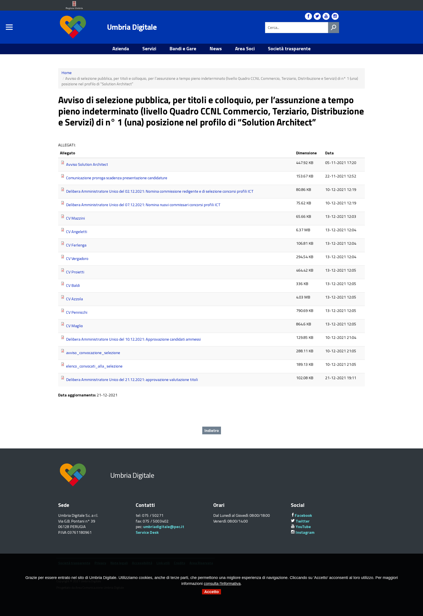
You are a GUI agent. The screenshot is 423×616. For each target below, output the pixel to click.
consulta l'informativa (222, 583)
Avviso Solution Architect (87, 164)
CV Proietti (75, 272)
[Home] (73, 27)
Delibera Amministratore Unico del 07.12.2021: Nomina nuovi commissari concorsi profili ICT (143, 204)
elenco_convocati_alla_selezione (94, 366)
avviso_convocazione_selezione (93, 352)
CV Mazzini (75, 218)
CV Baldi (73, 285)
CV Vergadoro (77, 258)
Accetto (211, 592)
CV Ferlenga (76, 245)
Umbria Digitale (132, 27)
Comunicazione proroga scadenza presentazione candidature (116, 178)
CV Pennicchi (76, 312)
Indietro (211, 430)
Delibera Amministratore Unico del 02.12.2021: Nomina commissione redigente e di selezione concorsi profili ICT (160, 191)
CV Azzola (74, 299)
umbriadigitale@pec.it (163, 527)
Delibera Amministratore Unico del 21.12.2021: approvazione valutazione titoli (132, 379)
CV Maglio (74, 326)
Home (66, 73)
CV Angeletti (76, 231)
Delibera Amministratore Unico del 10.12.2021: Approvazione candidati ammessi (133, 339)
